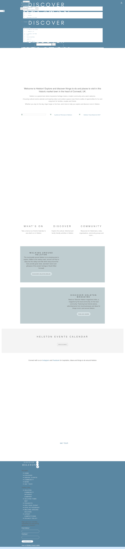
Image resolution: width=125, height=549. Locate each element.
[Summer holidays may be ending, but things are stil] (46, 385)
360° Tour (29, 484)
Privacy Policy (31, 518)
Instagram (45, 360)
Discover (28, 475)
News (27, 482)
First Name (25, 534)
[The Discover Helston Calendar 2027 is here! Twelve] (96, 390)
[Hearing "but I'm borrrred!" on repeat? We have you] (79, 386)
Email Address (26, 528)
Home (27, 473)
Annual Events (31, 477)
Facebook (56, 360)
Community (29, 479)
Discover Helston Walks (41, 274)
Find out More (83, 314)
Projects (29, 503)
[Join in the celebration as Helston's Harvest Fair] (29, 386)
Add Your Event (31, 505)
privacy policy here (33, 545)
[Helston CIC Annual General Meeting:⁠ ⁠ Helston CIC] (62, 381)
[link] (37, 462)
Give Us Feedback (32, 507)
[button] (122, 3)
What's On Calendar (62, 344)
